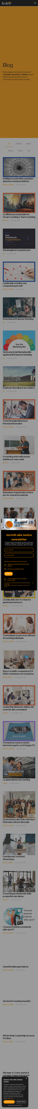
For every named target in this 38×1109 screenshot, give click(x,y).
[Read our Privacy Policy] (33, 583)
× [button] (26, 1078)
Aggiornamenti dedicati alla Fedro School (18, 565)
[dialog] (15, 1091)
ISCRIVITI (8, 574)
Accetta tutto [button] (9, 1102)
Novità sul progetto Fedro (15, 569)
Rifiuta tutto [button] (21, 1102)
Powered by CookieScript (15, 1105)
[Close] (35, 521)
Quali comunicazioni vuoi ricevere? (15, 561)
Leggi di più (10, 1098)
